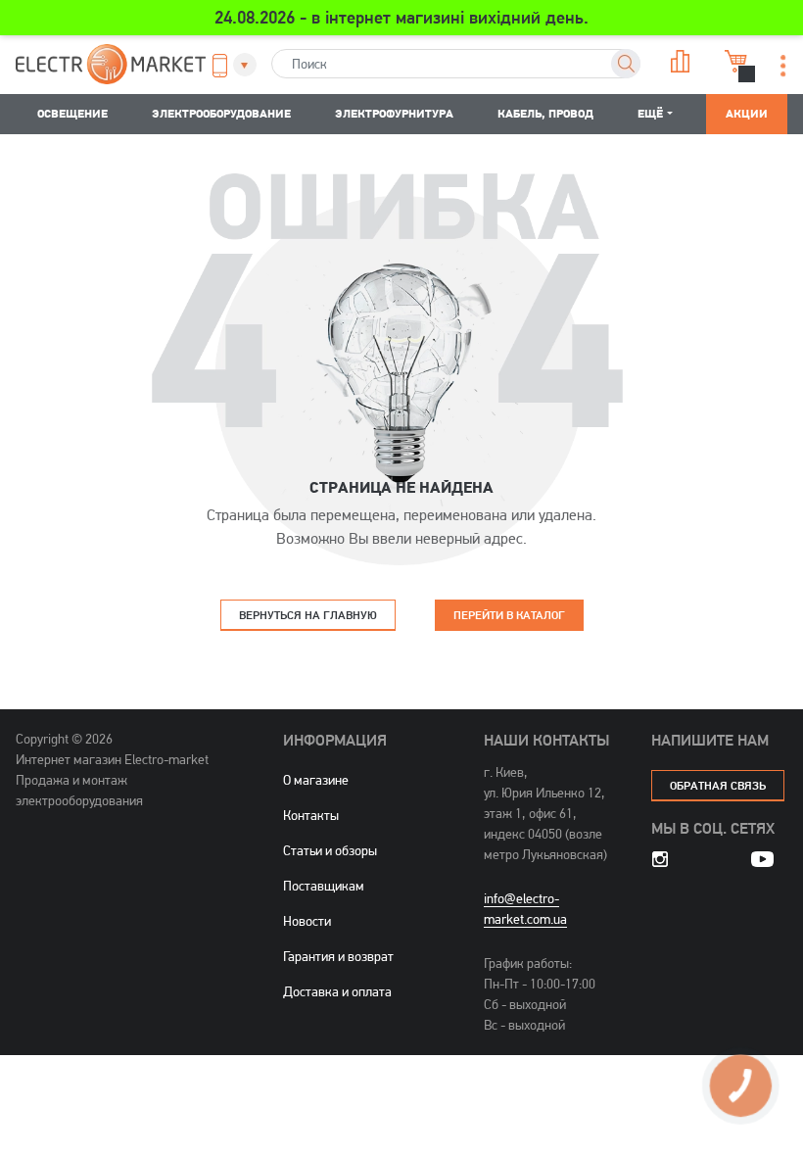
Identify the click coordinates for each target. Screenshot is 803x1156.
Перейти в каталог (509, 614)
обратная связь (718, 785)
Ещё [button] (650, 113)
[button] (229, 65)
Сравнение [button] (678, 61)
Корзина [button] (734, 61)
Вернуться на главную (308, 614)
